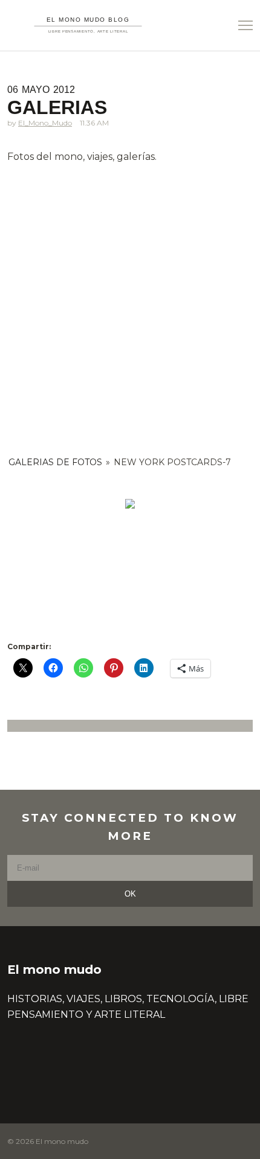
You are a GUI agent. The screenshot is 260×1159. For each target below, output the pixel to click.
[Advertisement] (130, 303)
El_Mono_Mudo (45, 122)
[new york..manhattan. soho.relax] (130, 504)
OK (130, 893)
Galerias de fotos (55, 462)
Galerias (57, 107)
